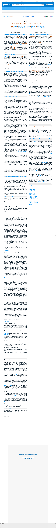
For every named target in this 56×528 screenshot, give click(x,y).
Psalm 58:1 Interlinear (33, 185)
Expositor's (42, 26)
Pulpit (34, 28)
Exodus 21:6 (13, 44)
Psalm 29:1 (40, 131)
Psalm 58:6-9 (6, 333)
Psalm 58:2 (6, 250)
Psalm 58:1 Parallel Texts (33, 186)
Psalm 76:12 (45, 181)
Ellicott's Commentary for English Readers (15, 34)
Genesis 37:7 (12, 371)
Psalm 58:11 (31, 93)
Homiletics (37, 27)
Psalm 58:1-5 (6, 332)
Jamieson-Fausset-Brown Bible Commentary (15, 176)
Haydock (29, 27)
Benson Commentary (10, 54)
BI (21, 26)
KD (43, 27)
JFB (41, 27)
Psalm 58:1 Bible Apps (33, 196)
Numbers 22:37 (48, 153)
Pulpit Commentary (33, 125)
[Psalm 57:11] (1, 237)
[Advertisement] (28, 438)
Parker (27, 28)
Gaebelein (15, 27)
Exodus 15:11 (32, 148)
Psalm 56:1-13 (18, 105)
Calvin (24, 26)
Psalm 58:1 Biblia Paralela (34, 198)
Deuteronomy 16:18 (8, 385)
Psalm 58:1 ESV (32, 192)
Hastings (33, 27)
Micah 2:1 (35, 170)
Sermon (37, 28)
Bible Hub (30, 204)
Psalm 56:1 (15, 374)
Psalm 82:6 (25, 44)
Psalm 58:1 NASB (32, 193)
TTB (42, 28)
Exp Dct (11, 27)
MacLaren (18, 28)
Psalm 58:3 (6, 277)
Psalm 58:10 (6, 334)
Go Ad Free (2, 523)
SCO (40, 28)
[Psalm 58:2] (54, 237)
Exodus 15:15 (41, 96)
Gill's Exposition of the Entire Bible (13, 358)
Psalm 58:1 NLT (32, 190)
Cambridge (28, 26)
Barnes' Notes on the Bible (11, 96)
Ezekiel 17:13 (37, 97)
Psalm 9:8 (44, 53)
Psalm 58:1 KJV (32, 194)
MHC (21, 28)
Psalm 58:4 (6, 300)
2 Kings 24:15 (47, 96)
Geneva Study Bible (9, 408)
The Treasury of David (10, 196)
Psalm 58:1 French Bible (33, 201)
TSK (29, 30)
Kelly (45, 27)
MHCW (24, 28)
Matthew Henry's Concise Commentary (14, 71)
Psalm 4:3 (41, 177)
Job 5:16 (40, 171)
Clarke (32, 26)
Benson (19, 26)
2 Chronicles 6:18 (36, 155)
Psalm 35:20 (40, 181)
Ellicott (38, 26)
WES (27, 30)
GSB (18, 27)
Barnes (15, 26)
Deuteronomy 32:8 (46, 105)
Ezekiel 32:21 (43, 97)
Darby (35, 26)
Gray (23, 27)
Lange (14, 28)
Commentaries (7, 16)
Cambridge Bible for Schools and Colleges (39, 34)
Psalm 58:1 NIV (32, 189)
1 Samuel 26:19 (13, 395)
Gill (20, 27)
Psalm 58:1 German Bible (33, 202)
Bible (4, 16)
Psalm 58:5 (6, 321)
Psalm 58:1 (6, 56)
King (11, 28)
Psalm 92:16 (36, 171)
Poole (31, 28)
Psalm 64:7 (45, 170)
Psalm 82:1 (13, 361)
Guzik (25, 27)
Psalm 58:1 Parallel (32, 197)
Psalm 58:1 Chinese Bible (33, 199)
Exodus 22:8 (19, 44)
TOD (45, 28)
